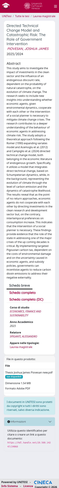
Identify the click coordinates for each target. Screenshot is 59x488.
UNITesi (6, 16)
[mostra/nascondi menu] (55, 6)
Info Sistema (9, 486)
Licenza (28, 486)
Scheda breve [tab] (19, 285)
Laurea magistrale (44, 16)
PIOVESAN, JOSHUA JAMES (27, 49)
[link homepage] (7, 6)
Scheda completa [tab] (22, 292)
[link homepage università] (33, 6)
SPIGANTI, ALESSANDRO (23, 336)
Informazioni (18, 421)
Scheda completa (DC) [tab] (26, 299)
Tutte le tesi (22, 16)
